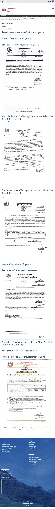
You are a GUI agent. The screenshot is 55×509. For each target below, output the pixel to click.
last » (35, 429)
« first (18, 18)
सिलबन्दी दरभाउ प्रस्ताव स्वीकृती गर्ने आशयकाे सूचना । (23, 32)
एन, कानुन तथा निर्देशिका (7, 449)
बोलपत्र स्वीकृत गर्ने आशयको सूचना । (16, 38)
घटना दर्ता (31, 444)
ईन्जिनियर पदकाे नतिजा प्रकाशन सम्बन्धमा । (41, 16)
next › (28, 429)
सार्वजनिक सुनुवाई (33, 462)
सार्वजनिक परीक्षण (33, 464)
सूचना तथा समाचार (6, 444)
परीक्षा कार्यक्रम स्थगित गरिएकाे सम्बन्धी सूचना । (20, 45)
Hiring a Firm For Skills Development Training (23, 357)
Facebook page (5, 477)
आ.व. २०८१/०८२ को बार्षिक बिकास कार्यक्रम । (20, 351)
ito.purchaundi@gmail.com (11, 475)
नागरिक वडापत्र (32, 449)
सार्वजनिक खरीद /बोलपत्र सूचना (9, 447)
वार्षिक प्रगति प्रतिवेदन (34, 457)
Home (2, 19)
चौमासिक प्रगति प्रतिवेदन (35, 459)
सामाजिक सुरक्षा (32, 447)
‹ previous (25, 18)
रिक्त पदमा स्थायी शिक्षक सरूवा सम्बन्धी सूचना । (20, 270)
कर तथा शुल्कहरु (6, 451)
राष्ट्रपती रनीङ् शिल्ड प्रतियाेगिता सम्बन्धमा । (23, 16)
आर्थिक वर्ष (4, 26)
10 (20, 429)
